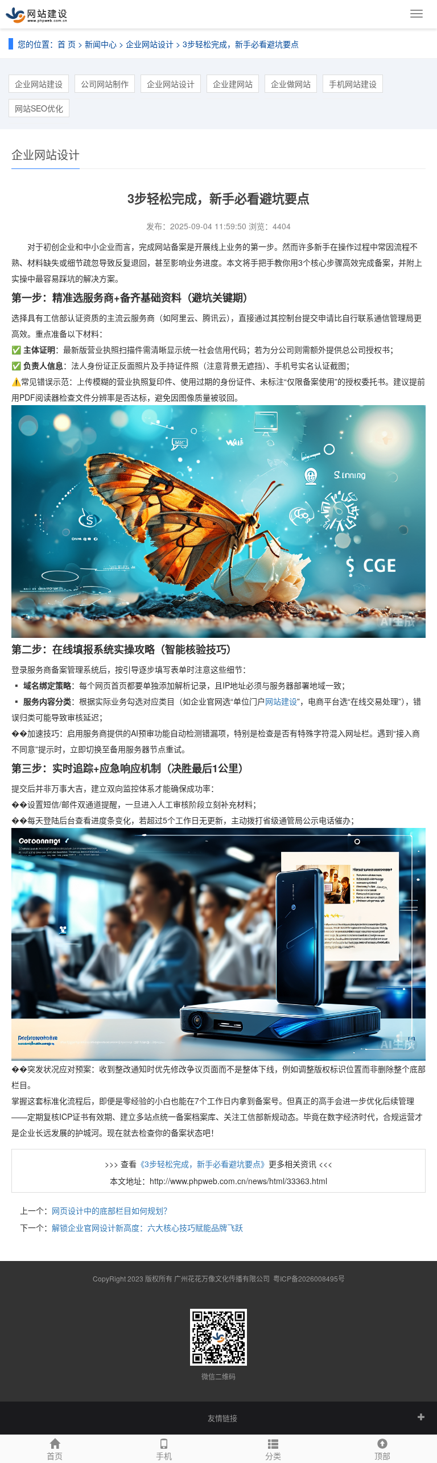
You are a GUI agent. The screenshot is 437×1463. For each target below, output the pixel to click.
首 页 (66, 44)
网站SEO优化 (39, 108)
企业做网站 (291, 83)
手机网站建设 (353, 83)
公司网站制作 (105, 83)
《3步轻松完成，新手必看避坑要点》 (203, 1163)
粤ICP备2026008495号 (309, 1278)
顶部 (382, 1455)
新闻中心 (101, 44)
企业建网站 (233, 83)
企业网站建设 (39, 83)
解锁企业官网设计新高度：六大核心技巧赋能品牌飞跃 (147, 1227)
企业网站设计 (150, 44)
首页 (55, 1455)
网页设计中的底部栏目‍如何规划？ (111, 1210)
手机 (164, 1455)
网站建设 (281, 701)
